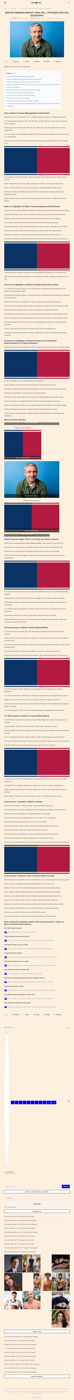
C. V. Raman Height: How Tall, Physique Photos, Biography (19, 1348)
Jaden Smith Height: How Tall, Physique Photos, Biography (19, 1236)
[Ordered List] (28, 1102)
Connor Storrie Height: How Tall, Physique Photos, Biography (20, 1220)
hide (14, 73)
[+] (54, 1102)
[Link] (44, 1102)
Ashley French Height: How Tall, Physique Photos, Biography (20, 1356)
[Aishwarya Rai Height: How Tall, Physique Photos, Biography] (61, 1319)
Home (5, 8)
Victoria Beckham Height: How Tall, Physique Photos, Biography (21, 1232)
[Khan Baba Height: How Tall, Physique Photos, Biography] (61, 1300)
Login (67, 1027)
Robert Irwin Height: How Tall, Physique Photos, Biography (19, 1228)
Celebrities (13, 8)
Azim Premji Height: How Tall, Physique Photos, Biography (19, 1352)
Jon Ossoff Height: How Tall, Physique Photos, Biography (19, 1216)
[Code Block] (40, 1102)
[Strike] (24, 1102)
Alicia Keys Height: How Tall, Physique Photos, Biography (19, 1360)
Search (65, 1186)
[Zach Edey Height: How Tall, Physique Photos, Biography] (13, 1300)
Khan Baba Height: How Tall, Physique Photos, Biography (19, 1244)
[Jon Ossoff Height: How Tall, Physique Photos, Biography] (13, 1263)
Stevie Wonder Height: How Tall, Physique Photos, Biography (20, 1368)
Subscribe (37, 1204)
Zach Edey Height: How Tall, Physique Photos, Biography (19, 1240)
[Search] (69, 2)
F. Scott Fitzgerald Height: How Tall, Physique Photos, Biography (21, 1336)
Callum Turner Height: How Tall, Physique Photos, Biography (20, 1344)
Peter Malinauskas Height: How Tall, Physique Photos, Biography (21, 1248)
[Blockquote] (36, 1102)
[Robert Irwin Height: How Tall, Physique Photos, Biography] (61, 1282)
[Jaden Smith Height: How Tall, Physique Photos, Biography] (42, 1282)
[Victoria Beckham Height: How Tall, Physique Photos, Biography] (13, 1282)
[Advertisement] (37, 160)
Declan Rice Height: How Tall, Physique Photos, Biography (19, 1340)
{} (48, 1102)
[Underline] (20, 1102)
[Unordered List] (32, 1102)
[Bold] (12, 1102)
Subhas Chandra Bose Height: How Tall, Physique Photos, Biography (22, 1364)
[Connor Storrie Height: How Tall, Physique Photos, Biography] (61, 1263)
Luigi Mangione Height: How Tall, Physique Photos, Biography (20, 1224)
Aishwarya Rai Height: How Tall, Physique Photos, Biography (20, 1252)
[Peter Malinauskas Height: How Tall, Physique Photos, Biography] (31, 1300)
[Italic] (16, 1102)
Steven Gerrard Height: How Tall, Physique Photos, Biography (20, 1372)
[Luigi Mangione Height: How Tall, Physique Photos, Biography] (31, 1263)
